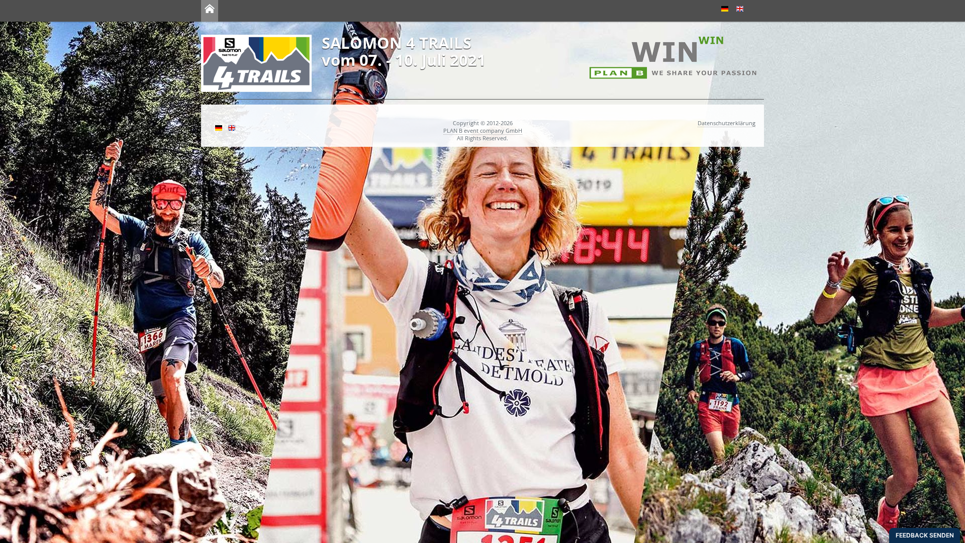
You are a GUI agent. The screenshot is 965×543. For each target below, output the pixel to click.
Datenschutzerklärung (726, 123)
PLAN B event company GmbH (482, 130)
